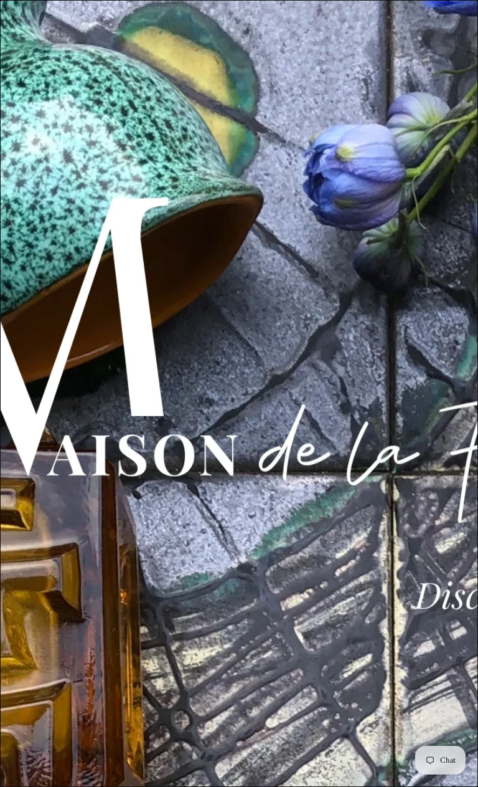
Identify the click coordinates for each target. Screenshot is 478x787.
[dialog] (239, 393)
